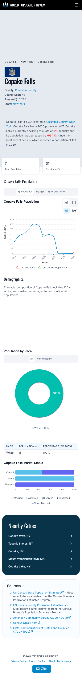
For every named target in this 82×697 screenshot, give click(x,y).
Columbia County (25, 90)
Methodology (64, 661)
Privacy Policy (18, 661)
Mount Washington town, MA (26, 558)
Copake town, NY (19, 535)
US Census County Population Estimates (38, 605)
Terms (32, 661)
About (52, 661)
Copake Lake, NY (19, 566)
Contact (42, 661)
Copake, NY (16, 551)
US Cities (10, 61)
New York (27, 61)
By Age (40, 191)
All (66, 210)
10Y (74, 210)
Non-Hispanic (44, 358)
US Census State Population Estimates (37, 592)
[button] (76, 5)
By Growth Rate (56, 191)
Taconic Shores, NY (20, 543)
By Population (25, 191)
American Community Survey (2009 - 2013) (40, 617)
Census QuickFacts (25, 622)
